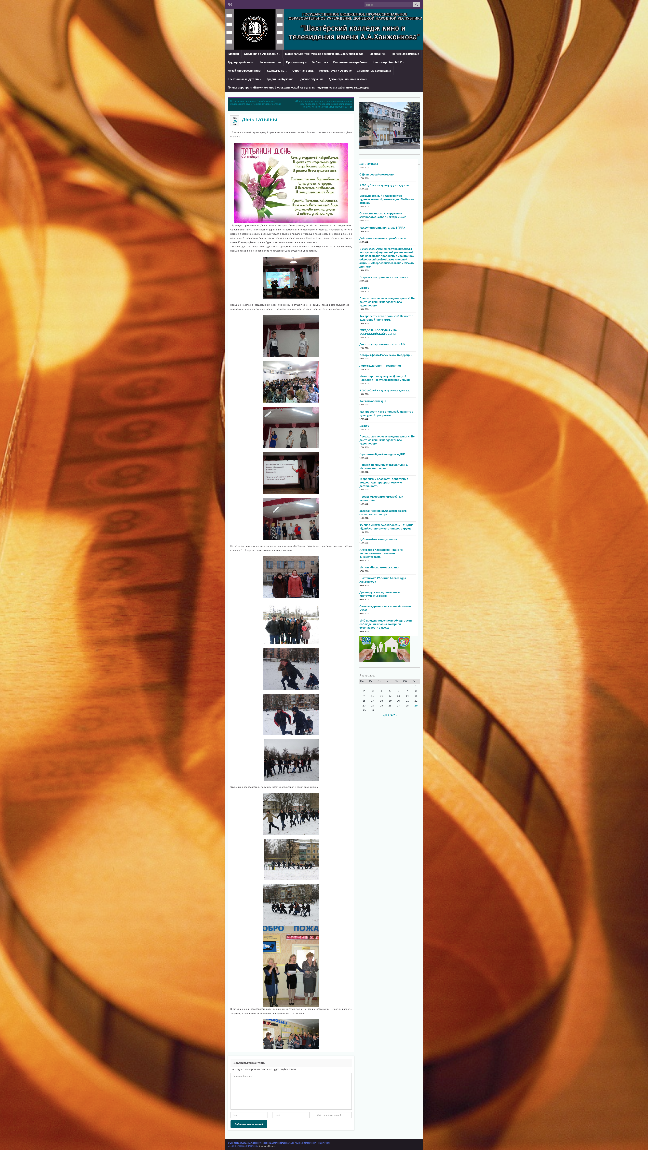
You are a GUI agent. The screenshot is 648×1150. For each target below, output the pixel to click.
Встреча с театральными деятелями (383, 277)
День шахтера (368, 163)
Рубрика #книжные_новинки (378, 539)
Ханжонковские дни (372, 401)
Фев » (393, 714)
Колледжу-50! (276, 70)
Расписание (377, 53)
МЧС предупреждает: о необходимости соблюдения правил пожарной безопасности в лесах (385, 624)
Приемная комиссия (405, 53)
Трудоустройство (240, 62)
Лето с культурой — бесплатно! (380, 365)
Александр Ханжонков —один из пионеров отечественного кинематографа (381, 553)
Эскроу (364, 287)
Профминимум (296, 62)
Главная (233, 53)
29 (415, 705)
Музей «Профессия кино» (245, 70)
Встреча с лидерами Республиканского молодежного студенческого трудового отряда (255, 102)
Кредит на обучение (280, 79)
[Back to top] (640, 1142)
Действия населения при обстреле (382, 238)
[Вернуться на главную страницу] (324, 29)
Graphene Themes (267, 1146)
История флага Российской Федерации (385, 355)
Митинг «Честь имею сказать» (379, 567)
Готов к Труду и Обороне (335, 70)
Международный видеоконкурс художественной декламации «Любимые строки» (386, 199)
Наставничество (270, 62)
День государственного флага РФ (382, 344)
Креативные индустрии (244, 79)
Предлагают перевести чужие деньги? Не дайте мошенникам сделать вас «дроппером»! (387, 302)
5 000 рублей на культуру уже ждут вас (384, 185)
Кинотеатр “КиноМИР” (388, 62)
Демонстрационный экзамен (348, 79)
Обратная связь (303, 70)
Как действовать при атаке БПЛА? (382, 227)
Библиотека (320, 62)
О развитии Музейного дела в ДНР (382, 454)
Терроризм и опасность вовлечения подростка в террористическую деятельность (383, 482)
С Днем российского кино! (377, 174)
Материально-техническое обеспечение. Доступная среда (324, 53)
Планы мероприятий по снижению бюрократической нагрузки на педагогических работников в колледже (298, 87)
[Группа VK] (230, 3)
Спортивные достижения (374, 70)
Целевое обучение (311, 79)
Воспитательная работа (349, 62)
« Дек (386, 714)
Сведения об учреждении (261, 53)
